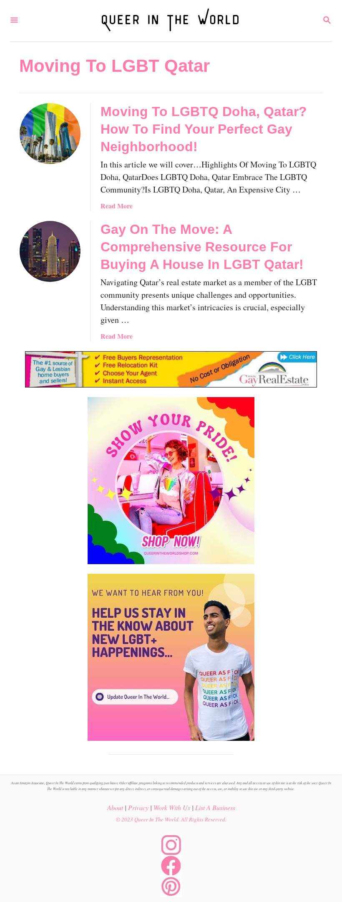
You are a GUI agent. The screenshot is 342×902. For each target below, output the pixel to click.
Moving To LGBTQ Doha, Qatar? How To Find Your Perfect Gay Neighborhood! (204, 129)
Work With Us (171, 807)
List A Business (215, 807)
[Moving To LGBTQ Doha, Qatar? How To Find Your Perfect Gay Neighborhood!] (50, 133)
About (115, 807)
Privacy (138, 807)
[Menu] (14, 20)
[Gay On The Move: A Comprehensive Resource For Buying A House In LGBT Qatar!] (50, 251)
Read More (117, 205)
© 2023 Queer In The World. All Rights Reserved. (171, 819)
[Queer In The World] (170, 20)
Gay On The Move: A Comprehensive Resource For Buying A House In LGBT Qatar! (202, 247)
